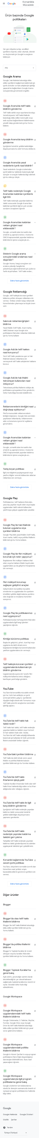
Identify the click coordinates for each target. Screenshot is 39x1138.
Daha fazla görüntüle (19, 281)
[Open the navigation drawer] (3, 3)
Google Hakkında (10, 1114)
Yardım (9, 1127)
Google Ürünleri (26, 1114)
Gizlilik (6, 1120)
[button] (19, 68)
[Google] (7, 1108)
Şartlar (14, 1120)
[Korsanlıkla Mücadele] (11, 3)
